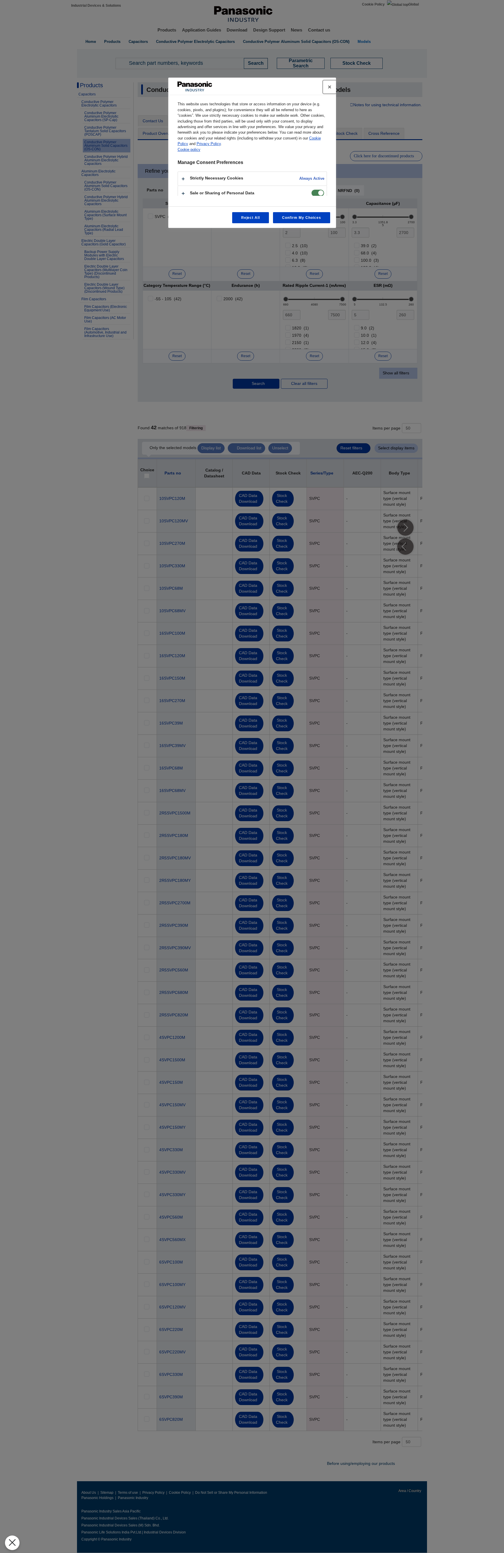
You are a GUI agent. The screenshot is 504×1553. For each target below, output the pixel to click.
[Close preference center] (329, 87)
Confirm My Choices (301, 218)
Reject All (250, 218)
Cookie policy (189, 149)
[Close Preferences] (12, 1542)
